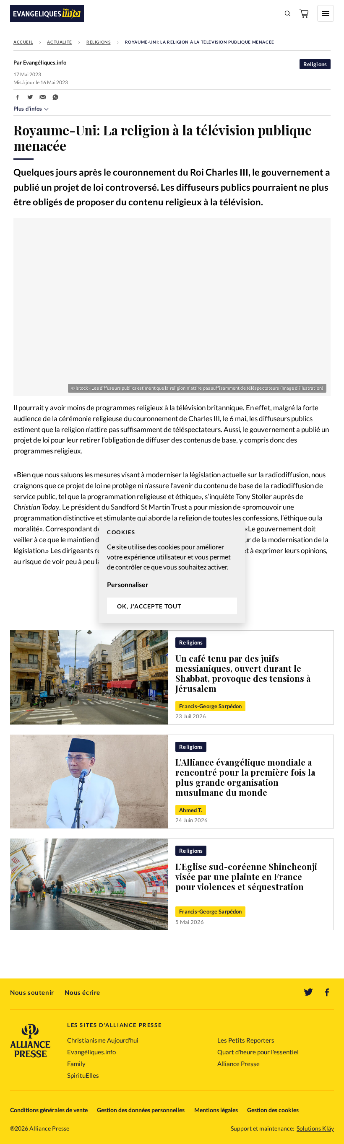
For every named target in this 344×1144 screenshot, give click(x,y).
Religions (98, 41)
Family (76, 1063)
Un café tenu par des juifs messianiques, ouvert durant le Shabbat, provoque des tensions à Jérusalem (242, 673)
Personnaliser (128, 584)
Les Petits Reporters (245, 1040)
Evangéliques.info (91, 1052)
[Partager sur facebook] (17, 97)
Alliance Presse (238, 1063)
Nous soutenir (32, 992)
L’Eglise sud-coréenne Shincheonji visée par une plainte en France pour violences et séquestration (246, 876)
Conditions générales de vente (49, 1109)
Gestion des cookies (273, 1109)
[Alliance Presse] (30, 1058)
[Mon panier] (304, 13)
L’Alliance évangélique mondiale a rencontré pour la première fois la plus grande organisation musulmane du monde (245, 777)
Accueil (23, 41)
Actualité (59, 41)
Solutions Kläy (315, 1128)
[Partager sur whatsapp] (55, 97)
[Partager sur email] (43, 97)
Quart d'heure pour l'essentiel (258, 1052)
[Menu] (325, 13)
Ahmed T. (190, 810)
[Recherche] (288, 13)
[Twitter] (308, 992)
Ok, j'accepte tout (149, 606)
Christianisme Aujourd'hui (102, 1040)
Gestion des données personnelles (141, 1109)
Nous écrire (82, 992)
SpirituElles (83, 1075)
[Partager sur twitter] (30, 97)
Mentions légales (216, 1109)
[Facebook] (327, 992)
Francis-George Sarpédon (210, 706)
